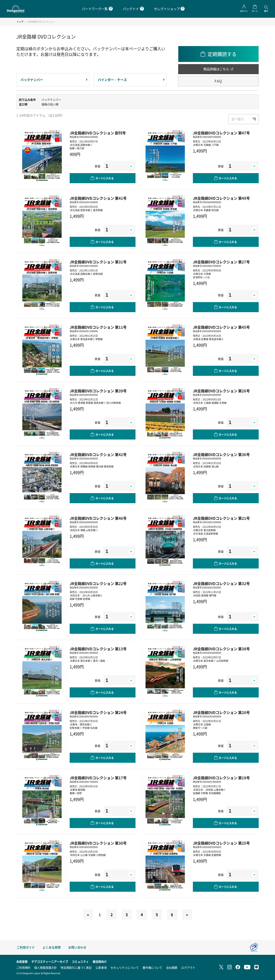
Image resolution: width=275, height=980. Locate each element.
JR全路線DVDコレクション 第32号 (221, 583)
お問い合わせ (77, 947)
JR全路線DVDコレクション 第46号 (98, 518)
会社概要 (171, 967)
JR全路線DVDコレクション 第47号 (221, 132)
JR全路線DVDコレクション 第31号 (98, 261)
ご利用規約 (23, 967)
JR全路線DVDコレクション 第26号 (221, 390)
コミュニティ (80, 961)
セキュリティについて (125, 967)
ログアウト (188, 967)
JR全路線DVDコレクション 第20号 (221, 712)
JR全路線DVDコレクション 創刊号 (98, 132)
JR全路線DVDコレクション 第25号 (221, 843)
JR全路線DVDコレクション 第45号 (221, 327)
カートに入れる (104, 178)
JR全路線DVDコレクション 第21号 (221, 518)
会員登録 (22, 961)
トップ (20, 21)
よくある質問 (51, 947)
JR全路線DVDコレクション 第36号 (221, 454)
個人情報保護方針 (45, 967)
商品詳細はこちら (216, 69)
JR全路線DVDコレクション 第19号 (221, 777)
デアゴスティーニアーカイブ (49, 961)
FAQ (218, 80)
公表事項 (101, 967)
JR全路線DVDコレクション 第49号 (221, 198)
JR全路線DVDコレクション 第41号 (98, 198)
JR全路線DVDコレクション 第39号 (98, 390)
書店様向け (100, 961)
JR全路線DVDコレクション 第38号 (221, 648)
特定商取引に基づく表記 (76, 967)
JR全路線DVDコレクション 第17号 (98, 777)
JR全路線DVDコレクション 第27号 (221, 261)
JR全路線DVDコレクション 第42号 (98, 454)
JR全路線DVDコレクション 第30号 (98, 843)
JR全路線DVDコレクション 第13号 (98, 648)
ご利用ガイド (26, 947)
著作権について (152, 967)
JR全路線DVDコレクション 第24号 (98, 712)
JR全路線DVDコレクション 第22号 (98, 583)
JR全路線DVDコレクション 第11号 (98, 327)
